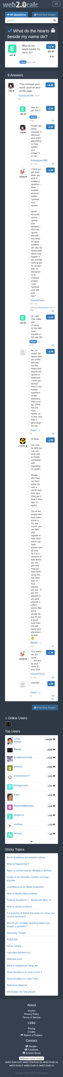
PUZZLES (12, 939)
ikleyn (17, 794)
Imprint (31, 1010)
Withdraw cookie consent (31, 1058)
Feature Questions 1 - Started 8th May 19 (29, 900)
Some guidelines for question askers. (26, 857)
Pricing (31, 1028)
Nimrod (18, 833)
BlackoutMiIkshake (24, 805)
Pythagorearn (21, 785)
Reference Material (17, 985)
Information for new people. (21, 991)
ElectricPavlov (38, 300)
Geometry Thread (16, 932)
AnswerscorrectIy (23, 757)
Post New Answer (46, 14)
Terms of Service (31, 1017)
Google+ (33, 1046)
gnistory (18, 766)
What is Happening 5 (18, 863)
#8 (53, 677)
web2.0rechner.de (32, 1062)
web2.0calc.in (31, 1065)
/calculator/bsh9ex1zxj (18, 952)
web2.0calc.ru (46, 1065)
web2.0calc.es (50, 1062)
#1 (52, 698)
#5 (53, 345)
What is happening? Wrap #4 (22, 965)
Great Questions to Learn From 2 (24, 972)
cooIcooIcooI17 (22, 775)
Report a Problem (33, 1035)
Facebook (32, 1049)
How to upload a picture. (20, 906)
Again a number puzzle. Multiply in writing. (29, 870)
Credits (31, 1031)
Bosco (17, 749)
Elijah (33, 117)
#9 (53, 695)
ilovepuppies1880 (39, 160)
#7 (53, 646)
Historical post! (14, 959)
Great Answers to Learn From (22, 978)
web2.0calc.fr (16, 1065)
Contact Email (32, 1053)
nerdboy (18, 824)
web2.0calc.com (13, 1062)
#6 (53, 433)
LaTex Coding (14, 946)
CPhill (17, 739)
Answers (15, 75)
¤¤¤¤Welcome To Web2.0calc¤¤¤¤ (25, 886)
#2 (53, 120)
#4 (53, 310)
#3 (53, 163)
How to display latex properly (22, 893)
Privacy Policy (31, 1014)
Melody (34, 642)
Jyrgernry (19, 815)
